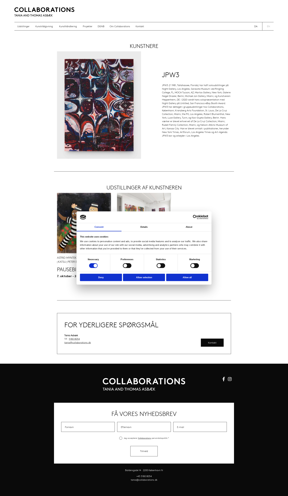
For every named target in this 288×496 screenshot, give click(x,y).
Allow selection (144, 277)
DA (255, 26)
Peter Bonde (76, 261)
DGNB (101, 26)
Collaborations (144, 438)
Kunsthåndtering (68, 26)
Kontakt (140, 26)
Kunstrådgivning (44, 26)
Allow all (187, 277)
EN (268, 26)
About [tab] (189, 227)
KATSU (62, 261)
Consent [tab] (99, 227)
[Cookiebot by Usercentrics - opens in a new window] (195, 217)
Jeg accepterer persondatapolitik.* (146, 438)
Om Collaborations (120, 26)
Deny (101, 277)
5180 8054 (74, 338)
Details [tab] (144, 227)
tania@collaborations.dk (77, 342)
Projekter (87, 26)
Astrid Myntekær (69, 257)
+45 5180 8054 (144, 476)
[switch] (127, 265)
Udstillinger (23, 26)
